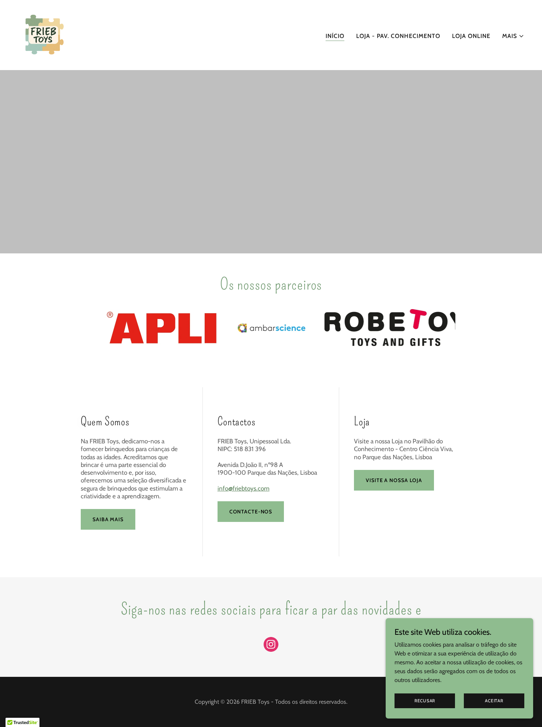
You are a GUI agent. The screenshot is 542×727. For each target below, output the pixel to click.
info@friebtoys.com (244, 488)
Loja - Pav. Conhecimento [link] (398, 35)
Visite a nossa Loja (394, 480)
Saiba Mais (108, 519)
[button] (513, 36)
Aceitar (494, 700)
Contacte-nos (250, 511)
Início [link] (335, 35)
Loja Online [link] (471, 35)
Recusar (424, 700)
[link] (44, 34)
